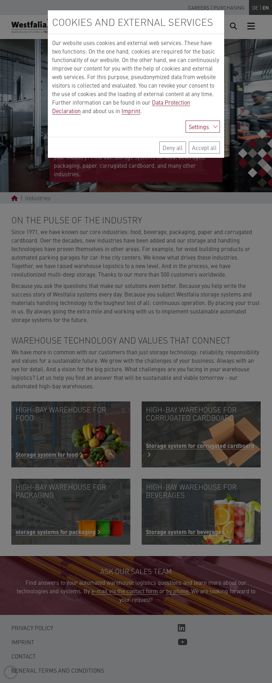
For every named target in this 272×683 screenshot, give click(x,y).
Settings (199, 127)
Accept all (204, 147)
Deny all (173, 147)
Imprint (130, 111)
